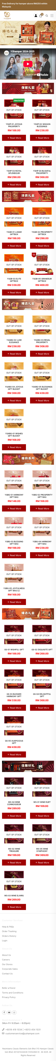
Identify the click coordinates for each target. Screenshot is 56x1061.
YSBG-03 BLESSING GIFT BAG (14, 542)
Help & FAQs (8, 926)
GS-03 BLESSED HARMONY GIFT (14, 695)
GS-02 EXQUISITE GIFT (42, 649)
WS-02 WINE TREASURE (14, 850)
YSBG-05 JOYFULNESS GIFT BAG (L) (14, 589)
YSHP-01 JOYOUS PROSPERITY (14, 125)
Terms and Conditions (12, 992)
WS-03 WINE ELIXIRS (14, 895)
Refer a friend (8, 988)
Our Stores (7, 964)
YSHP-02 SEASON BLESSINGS (42, 125)
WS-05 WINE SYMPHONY (42, 850)
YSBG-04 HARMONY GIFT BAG (42, 542)
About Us (6, 955)
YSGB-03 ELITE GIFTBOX (14, 280)
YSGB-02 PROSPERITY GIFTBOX (42, 233)
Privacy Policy (8, 997)
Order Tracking (9, 931)
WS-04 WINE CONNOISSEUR (14, 803)
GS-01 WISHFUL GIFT (14, 649)
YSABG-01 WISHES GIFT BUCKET (14, 434)
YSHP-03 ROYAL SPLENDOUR (14, 172)
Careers (6, 959)
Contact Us (7, 973)
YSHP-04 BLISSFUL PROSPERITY (42, 172)
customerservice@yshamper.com (22, 1033)
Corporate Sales (10, 969)
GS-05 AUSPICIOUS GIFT (14, 742)
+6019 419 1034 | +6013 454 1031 (23, 1029)
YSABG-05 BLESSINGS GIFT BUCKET (42, 388)
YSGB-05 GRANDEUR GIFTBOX (42, 280)
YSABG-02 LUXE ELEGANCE (14, 341)
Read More (15, 138)
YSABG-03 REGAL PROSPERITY (42, 341)
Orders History (9, 936)
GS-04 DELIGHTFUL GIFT (42, 695)
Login (4, 940)
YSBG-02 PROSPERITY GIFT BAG (42, 496)
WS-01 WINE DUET (42, 802)
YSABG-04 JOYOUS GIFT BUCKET (14, 388)
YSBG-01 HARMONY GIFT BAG (14, 496)
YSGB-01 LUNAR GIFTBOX (14, 233)
